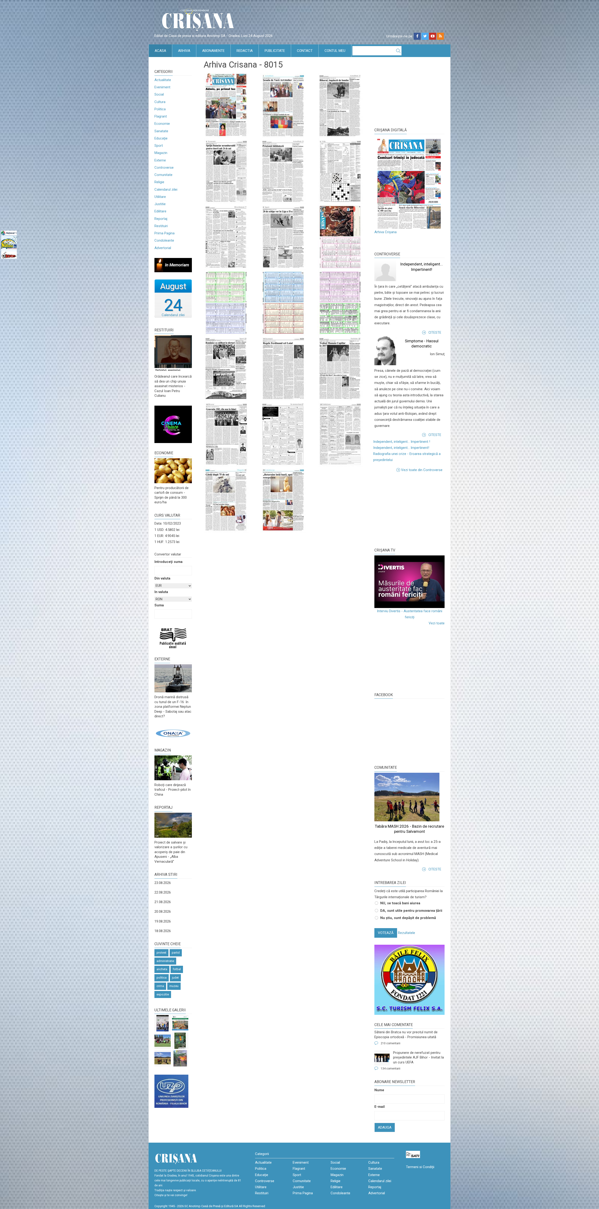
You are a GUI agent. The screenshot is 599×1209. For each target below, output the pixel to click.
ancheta (162, 969)
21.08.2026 (162, 902)
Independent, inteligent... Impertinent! (401, 448)
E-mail (379, 1107)
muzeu (174, 986)
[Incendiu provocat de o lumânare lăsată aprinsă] (180, 1058)
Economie (162, 124)
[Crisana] (199, 21)
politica (162, 977)
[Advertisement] (409, 509)
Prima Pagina (164, 233)
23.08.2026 (162, 883)
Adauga (384, 1127)
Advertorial (162, 248)
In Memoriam (177, 264)
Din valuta (162, 578)
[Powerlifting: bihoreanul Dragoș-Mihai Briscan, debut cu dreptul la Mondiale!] (162, 1023)
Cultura (159, 102)
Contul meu (335, 51)
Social (159, 94)
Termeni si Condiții (420, 1167)
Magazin (160, 153)
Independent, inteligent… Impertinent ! (401, 442)
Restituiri (161, 226)
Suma (159, 605)
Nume (379, 1090)
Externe (160, 160)
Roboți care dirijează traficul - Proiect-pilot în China (172, 790)
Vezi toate (437, 623)
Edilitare (160, 211)
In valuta (161, 592)
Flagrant (160, 116)
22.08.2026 (162, 892)
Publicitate (275, 51)
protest (161, 952)
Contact (305, 51)
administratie (165, 961)
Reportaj (160, 219)
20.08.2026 (162, 911)
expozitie (163, 994)
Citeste (434, 332)
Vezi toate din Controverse (421, 470)
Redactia (245, 51)
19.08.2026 (162, 921)
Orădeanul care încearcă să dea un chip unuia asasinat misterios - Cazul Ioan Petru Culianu (173, 386)
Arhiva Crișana (385, 232)
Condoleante (164, 240)
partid (176, 952)
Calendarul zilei (165, 189)
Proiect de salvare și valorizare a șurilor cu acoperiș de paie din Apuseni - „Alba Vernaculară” (170, 852)
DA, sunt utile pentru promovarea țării (411, 911)
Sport (158, 145)
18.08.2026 (162, 931)
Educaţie (161, 138)
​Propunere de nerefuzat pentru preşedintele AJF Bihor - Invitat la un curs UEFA (418, 1057)
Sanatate (161, 131)
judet (175, 977)
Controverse (164, 167)
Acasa (160, 51)
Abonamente (213, 51)
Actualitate (162, 80)
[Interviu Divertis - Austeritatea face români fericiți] (409, 581)
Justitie (160, 204)
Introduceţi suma (168, 562)
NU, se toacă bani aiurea (400, 903)
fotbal (177, 969)
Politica (160, 109)
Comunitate (163, 175)
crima (160, 986)
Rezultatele (406, 933)
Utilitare (160, 197)
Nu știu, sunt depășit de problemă (408, 918)
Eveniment (162, 87)
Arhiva (184, 51)
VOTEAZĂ (386, 933)
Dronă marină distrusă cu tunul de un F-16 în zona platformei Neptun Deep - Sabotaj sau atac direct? (172, 706)
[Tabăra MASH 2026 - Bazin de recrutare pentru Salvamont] (162, 1058)
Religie (159, 182)
